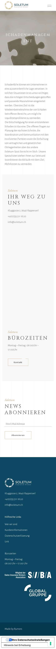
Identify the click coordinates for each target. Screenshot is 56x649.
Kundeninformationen (16, 530)
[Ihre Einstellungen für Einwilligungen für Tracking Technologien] (51, 644)
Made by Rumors (13, 629)
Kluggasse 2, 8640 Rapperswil (23, 210)
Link (7, 541)
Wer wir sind (11, 524)
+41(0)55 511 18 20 (17, 216)
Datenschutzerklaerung (17, 535)
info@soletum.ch (17, 222)
